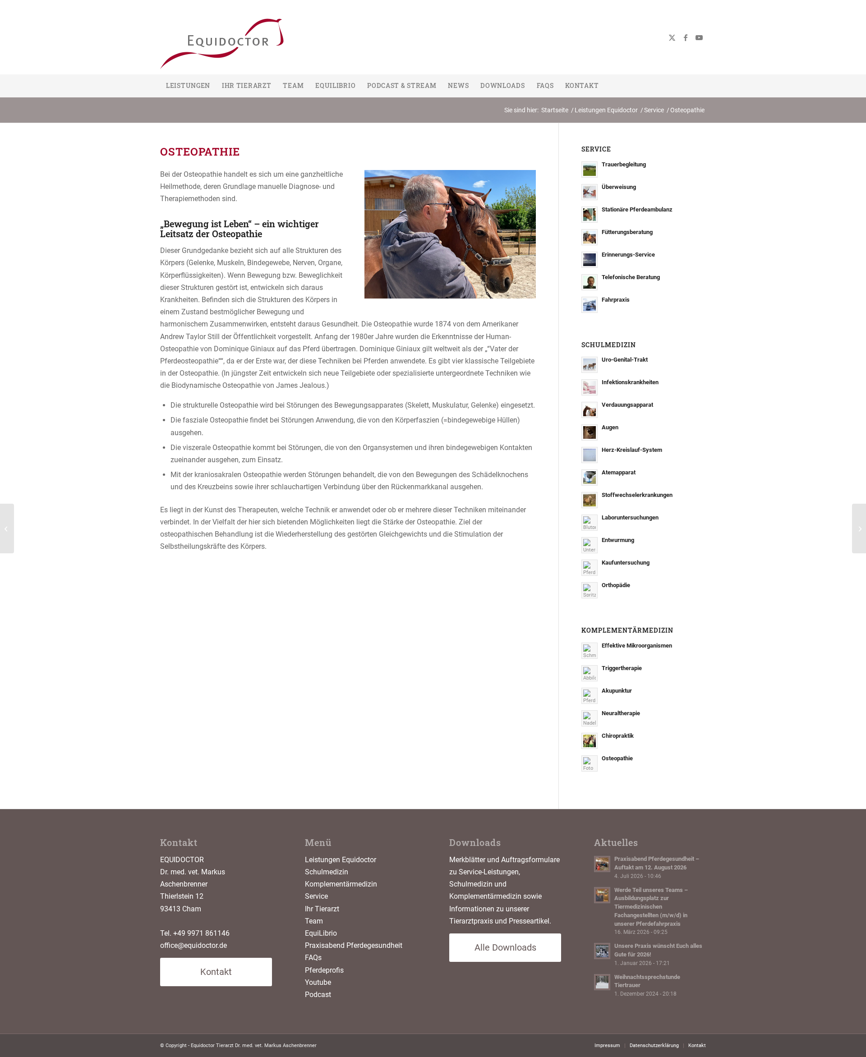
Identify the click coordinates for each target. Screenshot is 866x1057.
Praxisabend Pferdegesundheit (353, 945)
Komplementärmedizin (341, 884)
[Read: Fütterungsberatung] (589, 237)
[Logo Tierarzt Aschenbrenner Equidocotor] (236, 37)
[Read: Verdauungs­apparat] (589, 410)
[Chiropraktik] (859, 528)
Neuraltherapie (621, 713)
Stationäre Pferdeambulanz (637, 209)
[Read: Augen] (589, 432)
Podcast (318, 994)
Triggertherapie (622, 668)
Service (316, 896)
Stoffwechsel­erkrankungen (637, 495)
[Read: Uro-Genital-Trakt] (589, 365)
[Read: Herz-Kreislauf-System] (589, 455)
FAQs (313, 957)
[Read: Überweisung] (589, 192)
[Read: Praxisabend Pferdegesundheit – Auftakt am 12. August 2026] (602, 864)
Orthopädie (616, 585)
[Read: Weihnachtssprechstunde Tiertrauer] (602, 982)
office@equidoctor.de (193, 945)
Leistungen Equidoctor (340, 859)
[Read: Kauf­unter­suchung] (589, 568)
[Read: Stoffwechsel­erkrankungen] (589, 500)
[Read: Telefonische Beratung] (589, 282)
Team (314, 921)
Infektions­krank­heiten (630, 382)
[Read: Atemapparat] (589, 477)
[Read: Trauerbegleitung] (589, 169)
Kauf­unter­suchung (626, 562)
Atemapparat (619, 472)
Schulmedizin (326, 872)
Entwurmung (618, 540)
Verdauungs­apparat (627, 404)
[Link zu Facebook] (685, 37)
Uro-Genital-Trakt (625, 359)
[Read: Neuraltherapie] (589, 718)
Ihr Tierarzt (322, 909)
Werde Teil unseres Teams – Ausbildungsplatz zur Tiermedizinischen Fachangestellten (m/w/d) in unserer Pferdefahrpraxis (651, 907)
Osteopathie (617, 758)
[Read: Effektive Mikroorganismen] (589, 651)
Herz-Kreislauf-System (632, 449)
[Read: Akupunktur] (589, 696)
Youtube (318, 982)
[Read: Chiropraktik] (589, 741)
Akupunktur (617, 690)
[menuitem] (188, 85)
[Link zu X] (672, 37)
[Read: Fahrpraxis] (589, 305)
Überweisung (619, 187)
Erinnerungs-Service (628, 254)
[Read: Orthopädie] (589, 590)
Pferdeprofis (324, 970)
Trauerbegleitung (624, 164)
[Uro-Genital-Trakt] (7, 528)
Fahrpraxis (616, 299)
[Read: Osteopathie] (589, 763)
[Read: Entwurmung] (589, 545)
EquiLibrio (321, 933)
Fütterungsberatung (627, 232)
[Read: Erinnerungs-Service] (589, 260)
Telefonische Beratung (631, 277)
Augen (610, 427)
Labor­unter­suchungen (630, 517)
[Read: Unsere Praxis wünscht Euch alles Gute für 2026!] (602, 951)
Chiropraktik (618, 735)
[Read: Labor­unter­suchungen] (589, 523)
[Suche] (700, 85)
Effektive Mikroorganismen (637, 645)
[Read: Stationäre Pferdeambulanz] (589, 215)
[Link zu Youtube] (699, 37)
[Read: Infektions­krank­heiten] (589, 387)
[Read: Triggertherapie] (589, 673)
